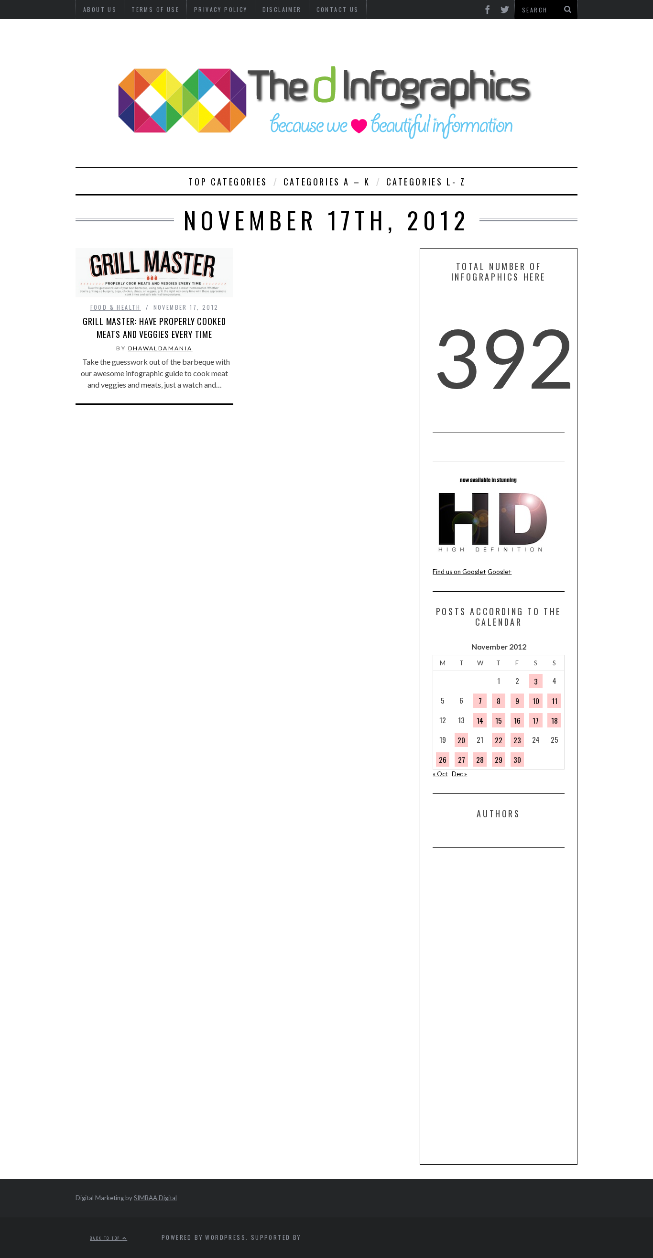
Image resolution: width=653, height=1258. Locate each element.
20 (461, 740)
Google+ (500, 571)
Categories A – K (326, 181)
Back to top (106, 1237)
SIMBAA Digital (155, 1198)
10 (536, 700)
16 (517, 720)
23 (517, 740)
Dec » (459, 774)
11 (554, 700)
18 (554, 720)
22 (498, 740)
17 (536, 720)
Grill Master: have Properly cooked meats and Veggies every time (154, 327)
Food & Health (115, 307)
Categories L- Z (426, 181)
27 (461, 759)
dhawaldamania (160, 348)
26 (442, 759)
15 (498, 720)
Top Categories (227, 181)
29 (498, 759)
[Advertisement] (504, 1005)
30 (517, 759)
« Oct (440, 774)
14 (480, 720)
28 (480, 759)
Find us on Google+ (459, 571)
